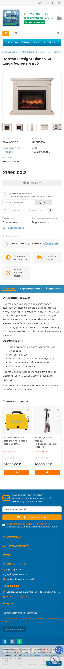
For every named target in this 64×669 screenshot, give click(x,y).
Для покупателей (15, 545)
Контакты (49, 42)
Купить (43, 202)
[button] (4, 442)
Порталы (57, 52)
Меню (6, 554)
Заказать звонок (34, 22)
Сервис (25, 42)
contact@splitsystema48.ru (21, 579)
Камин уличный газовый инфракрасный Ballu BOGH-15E (47, 442)
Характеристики (31, 288)
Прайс (36, 42)
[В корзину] (16, 472)
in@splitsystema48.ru (36, 17)
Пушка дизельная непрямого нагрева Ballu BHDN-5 (15, 440)
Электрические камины (35, 52)
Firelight (7, 151)
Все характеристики (13, 227)
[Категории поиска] (16, 33)
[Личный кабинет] (59, 3)
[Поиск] (58, 33)
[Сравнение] (46, 3)
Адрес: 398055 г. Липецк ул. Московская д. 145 (33, 592)
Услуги (7, 603)
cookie (20, 658)
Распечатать (12, 236)
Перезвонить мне (14, 629)
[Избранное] (39, 3)
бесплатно (51, 243)
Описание (9, 288)
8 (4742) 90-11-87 (36, 14)
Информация (12, 536)
